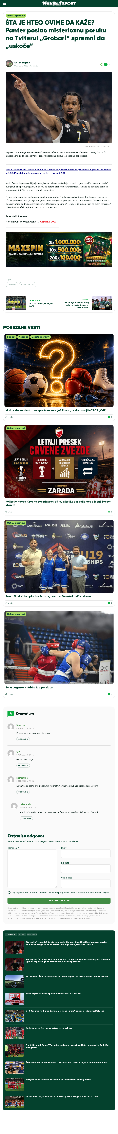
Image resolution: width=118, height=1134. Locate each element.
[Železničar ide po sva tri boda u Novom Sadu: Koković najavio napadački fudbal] (14, 1067)
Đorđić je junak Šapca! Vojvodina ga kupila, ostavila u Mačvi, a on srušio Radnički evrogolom (67, 1046)
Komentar (13, 847)
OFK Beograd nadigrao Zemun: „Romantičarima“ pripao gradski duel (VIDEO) (65, 1011)
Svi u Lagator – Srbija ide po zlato (29, 687)
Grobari (12, 285)
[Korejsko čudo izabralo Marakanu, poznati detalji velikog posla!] (14, 1084)
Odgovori (23, 739)
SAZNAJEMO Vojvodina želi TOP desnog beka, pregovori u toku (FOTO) (62, 1097)
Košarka (23, 336)
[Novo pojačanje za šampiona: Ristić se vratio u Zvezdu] (14, 999)
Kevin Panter (27, 285)
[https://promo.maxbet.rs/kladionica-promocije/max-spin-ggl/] (59, 249)
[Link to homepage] (59, 3)
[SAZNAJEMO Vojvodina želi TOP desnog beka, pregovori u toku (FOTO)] (14, 1102)
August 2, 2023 (48, 221)
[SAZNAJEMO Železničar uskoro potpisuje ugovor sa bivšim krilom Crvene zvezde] (14, 981)
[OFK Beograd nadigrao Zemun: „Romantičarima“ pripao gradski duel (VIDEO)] (14, 1016)
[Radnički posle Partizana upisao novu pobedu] (14, 1033)
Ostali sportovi (16, 15)
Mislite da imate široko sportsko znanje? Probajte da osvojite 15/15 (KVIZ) (55, 410)
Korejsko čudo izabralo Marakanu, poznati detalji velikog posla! (58, 1079)
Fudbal (11, 336)
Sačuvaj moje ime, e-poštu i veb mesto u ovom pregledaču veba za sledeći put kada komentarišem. (60, 892)
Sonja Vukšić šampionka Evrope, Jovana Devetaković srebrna (48, 596)
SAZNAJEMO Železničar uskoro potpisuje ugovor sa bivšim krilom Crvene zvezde (67, 976)
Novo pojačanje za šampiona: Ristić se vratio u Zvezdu (53, 993)
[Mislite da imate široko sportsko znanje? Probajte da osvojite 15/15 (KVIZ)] (59, 370)
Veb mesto (66, 877)
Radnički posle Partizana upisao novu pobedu (49, 1028)
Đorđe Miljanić (22, 62)
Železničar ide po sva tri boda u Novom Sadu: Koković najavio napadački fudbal (66, 1062)
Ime (63, 847)
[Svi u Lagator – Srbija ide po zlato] (59, 647)
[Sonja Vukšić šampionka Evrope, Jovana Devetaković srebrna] (59, 556)
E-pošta (66, 862)
